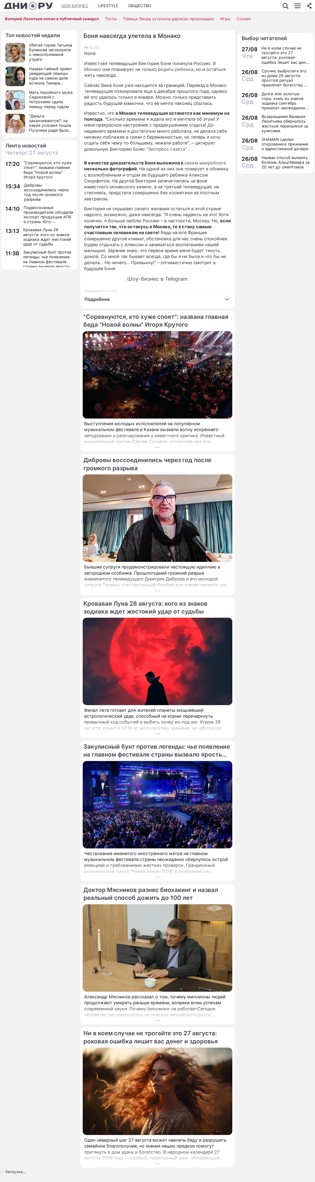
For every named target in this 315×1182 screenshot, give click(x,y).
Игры (225, 18)
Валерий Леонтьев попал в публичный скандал (52, 18)
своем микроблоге (205, 162)
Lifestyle (108, 5)
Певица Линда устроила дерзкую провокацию (168, 18)
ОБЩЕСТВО (139, 5)
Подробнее (97, 299)
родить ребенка (175, 69)
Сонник (243, 18)
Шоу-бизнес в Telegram (157, 279)
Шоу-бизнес (75, 5)
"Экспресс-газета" (166, 149)
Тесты (111, 18)
